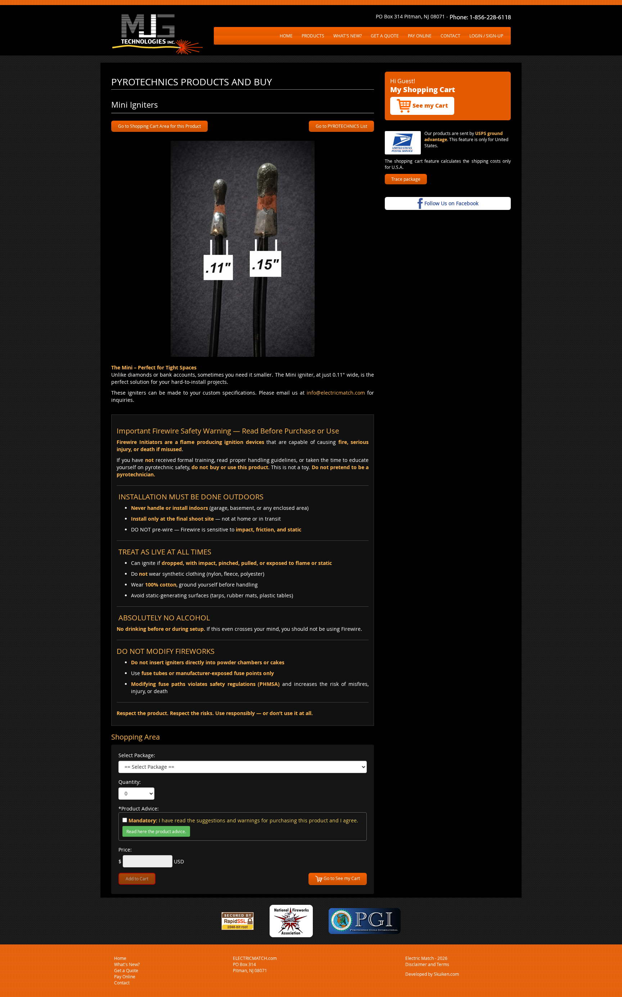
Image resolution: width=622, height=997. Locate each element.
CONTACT (450, 36)
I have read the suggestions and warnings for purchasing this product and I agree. (243, 820)
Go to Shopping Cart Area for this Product (159, 126)
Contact (122, 982)
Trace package (405, 179)
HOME (286, 36)
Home (120, 958)
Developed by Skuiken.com (432, 974)
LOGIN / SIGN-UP (486, 36)
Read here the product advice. (156, 831)
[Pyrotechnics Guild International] (364, 920)
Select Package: (136, 755)
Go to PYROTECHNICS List (341, 126)
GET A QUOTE (385, 36)
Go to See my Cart (341, 878)
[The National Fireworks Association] (291, 920)
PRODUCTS (313, 36)
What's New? (127, 964)
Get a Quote (126, 970)
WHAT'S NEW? (347, 36)
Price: (125, 849)
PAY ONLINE (420, 36)
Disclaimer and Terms (427, 964)
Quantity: (129, 781)
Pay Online (124, 976)
